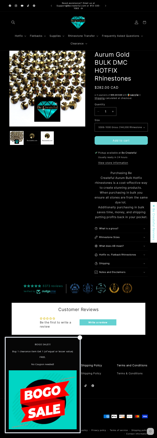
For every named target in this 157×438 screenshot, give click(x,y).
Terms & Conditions (130, 373)
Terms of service (119, 430)
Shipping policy (139, 430)
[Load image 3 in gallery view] (47, 138)
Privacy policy (98, 430)
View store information (113, 162)
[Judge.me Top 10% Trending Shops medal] (127, 288)
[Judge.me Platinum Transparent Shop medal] (101, 288)
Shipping (100, 98)
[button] (13, 22)
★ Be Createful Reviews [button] (154, 222)
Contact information (137, 433)
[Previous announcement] (51, 5)
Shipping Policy (91, 373)
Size (97, 120)
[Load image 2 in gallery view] (32, 138)
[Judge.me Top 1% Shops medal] (114, 288)
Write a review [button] (97, 322)
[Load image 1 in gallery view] (16, 138)
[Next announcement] (105, 5)
